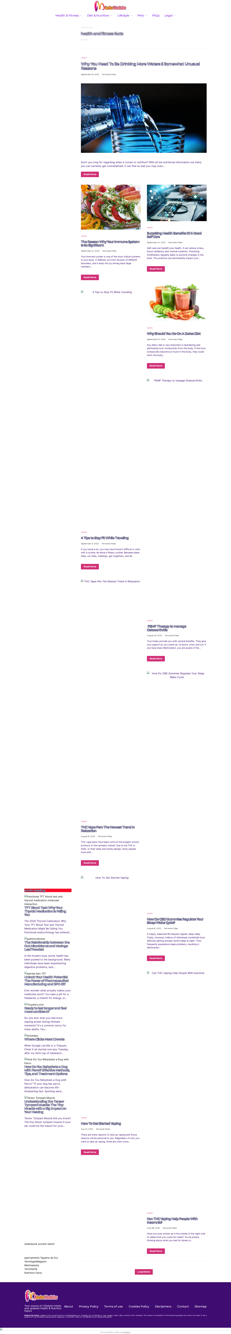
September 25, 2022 (90, 74)
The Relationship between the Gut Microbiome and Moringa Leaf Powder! (47, 945)
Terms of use (113, 1306)
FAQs (156, 15)
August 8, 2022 (88, 836)
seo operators (125, 1332)
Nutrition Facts (33, 1272)
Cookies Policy (139, 1306)
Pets (141, 15)
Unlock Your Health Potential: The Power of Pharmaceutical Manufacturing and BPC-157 (46, 980)
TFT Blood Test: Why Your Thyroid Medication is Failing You (45, 911)
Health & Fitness (67, 15)
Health (84, 58)
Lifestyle (123, 15)
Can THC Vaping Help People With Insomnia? (172, 1220)
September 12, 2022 (90, 543)
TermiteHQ (30, 1269)
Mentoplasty (31, 1265)
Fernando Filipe (109, 74)
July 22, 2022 (87, 1129)
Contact (183, 1306)
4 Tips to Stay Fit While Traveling (105, 538)
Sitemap (201, 1306)
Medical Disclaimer (105, 1317)
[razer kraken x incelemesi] (115, 1329)
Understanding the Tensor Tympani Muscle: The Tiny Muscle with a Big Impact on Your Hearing (45, 1107)
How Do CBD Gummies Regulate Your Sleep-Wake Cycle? (175, 921)
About (68, 1306)
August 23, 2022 (154, 635)
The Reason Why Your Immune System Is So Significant (110, 243)
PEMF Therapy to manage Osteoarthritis (166, 628)
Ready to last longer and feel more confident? (45, 1010)
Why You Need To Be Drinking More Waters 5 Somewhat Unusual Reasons (140, 66)
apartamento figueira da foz (41, 1257)
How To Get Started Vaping (101, 1123)
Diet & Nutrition (98, 15)
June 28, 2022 (153, 1228)
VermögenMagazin (35, 1261)
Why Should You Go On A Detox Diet (174, 333)
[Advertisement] (48, 831)
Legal (169, 15)
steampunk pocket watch (39, 1243)
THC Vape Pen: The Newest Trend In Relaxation (108, 829)
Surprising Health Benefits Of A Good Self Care (174, 235)
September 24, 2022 (90, 251)
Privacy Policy (88, 1306)
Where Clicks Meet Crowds (44, 1039)
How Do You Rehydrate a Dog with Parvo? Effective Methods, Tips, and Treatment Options (47, 1070)
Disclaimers (163, 1306)
